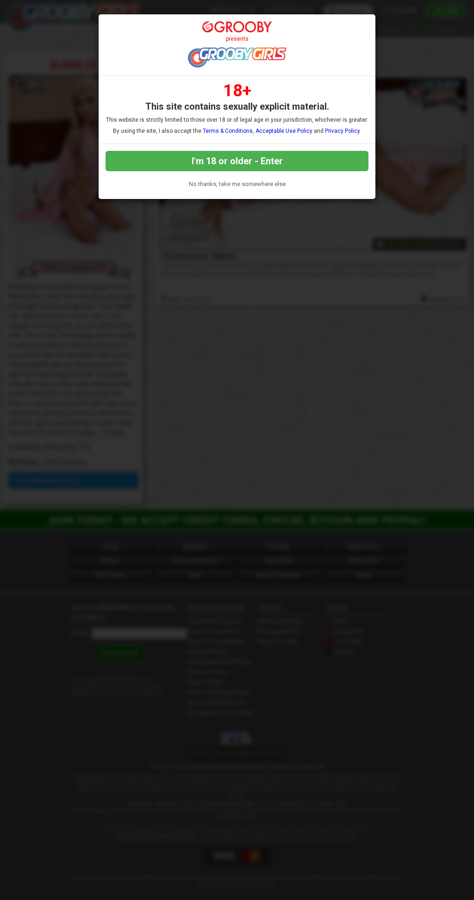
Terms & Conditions (228, 131)
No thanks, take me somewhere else (237, 183)
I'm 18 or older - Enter (237, 161)
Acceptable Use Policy (284, 131)
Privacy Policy (342, 131)
